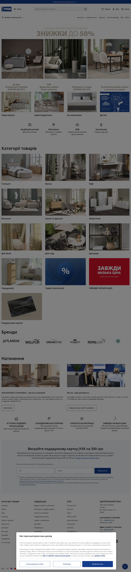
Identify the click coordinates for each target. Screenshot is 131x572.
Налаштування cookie (34, 564)
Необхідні (67, 564)
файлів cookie (100, 556)
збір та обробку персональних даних (56, 556)
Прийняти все (97, 564)
